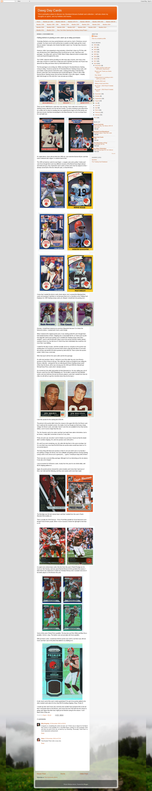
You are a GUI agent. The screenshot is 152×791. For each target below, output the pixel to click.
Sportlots (94, 159)
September (98, 98)
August (97, 101)
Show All (113, 153)
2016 (95, 63)
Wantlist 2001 (86, 24)
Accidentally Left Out (99, 144)
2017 (95, 61)
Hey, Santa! (98, 75)
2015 (95, 117)
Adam (43, 738)
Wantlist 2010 (102, 27)
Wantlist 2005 (50, 27)
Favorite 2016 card (100, 81)
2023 (95, 49)
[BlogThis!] (57, 715)
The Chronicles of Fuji (100, 143)
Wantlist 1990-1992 (97, 21)
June (96, 105)
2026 (95, 45)
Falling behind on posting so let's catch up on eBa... (104, 78)
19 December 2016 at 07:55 (53, 738)
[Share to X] (59, 715)
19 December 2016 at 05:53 (58, 723)
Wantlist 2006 (61, 27)
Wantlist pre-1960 (48, 21)
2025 (95, 47)
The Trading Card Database (99, 162)
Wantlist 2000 (75, 24)
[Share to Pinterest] (63, 715)
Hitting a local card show (101, 83)
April (96, 107)
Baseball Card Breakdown (101, 131)
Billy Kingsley (45, 723)
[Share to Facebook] (61, 715)
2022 (95, 52)
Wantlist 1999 (65, 24)
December (98, 65)
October (97, 96)
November (98, 94)
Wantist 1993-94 (110, 21)
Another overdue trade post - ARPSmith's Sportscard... (103, 68)
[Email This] (56, 715)
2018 (95, 58)
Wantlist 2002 (96, 24)
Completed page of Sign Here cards (103, 133)
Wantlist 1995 (40, 24)
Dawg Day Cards (50, 10)
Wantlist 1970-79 (72, 21)
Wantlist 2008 (82, 27)
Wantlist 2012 (50, 30)
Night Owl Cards (98, 137)
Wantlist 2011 (40, 30)
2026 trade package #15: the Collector (103, 150)
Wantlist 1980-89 (85, 21)
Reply (42, 733)
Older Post (84, 774)
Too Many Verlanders (100, 148)
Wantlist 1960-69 (60, 21)
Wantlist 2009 (92, 27)
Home (38, 21)
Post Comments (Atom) (51, 777)
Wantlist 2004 (40, 27)
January (97, 114)
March (97, 110)
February (98, 112)
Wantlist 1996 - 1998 (52, 24)
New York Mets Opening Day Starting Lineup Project (72, 30)
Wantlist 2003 (106, 24)
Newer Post (41, 774)
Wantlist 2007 (71, 27)
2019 (95, 56)
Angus (96, 36)
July (96, 103)
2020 (95, 54)
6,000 (95, 138)
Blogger (86, 784)
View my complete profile (99, 38)
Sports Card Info (99, 124)
